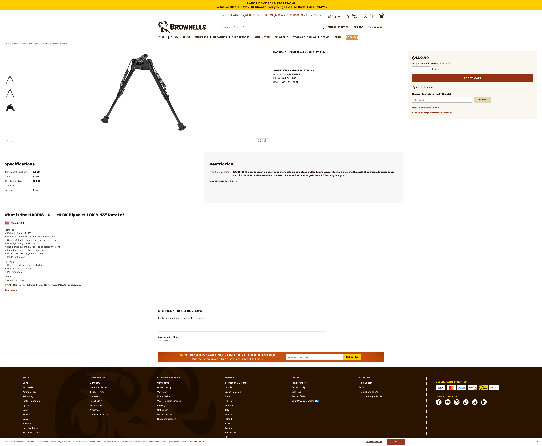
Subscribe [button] (352, 357)
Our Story (95, 382)
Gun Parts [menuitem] (201, 37)
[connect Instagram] (457, 402)
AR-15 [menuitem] (186, 37)
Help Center (365, 382)
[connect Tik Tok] (466, 402)
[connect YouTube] (448, 402)
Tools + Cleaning (31, 401)
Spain (228, 423)
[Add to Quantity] (427, 69)
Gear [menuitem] (337, 37)
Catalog (161, 405)
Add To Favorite (424, 87)
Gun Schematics (31, 432)
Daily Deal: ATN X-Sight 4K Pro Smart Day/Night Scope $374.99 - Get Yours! (271, 15)
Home (8, 43)
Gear (16, 43)
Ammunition (29, 392)
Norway (229, 414)
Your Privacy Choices (303, 401)
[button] (369, 16)
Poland (228, 419)
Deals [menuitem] (352, 37)
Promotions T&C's (368, 392)
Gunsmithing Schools (370, 396)
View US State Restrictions (223, 181)
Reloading (28, 396)
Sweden (229, 428)
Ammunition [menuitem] (262, 37)
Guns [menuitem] (174, 37)
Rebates (27, 423)
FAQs (361, 387)
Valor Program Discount (169, 401)
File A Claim (163, 396)
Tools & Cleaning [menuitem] (304, 37)
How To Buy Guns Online (425, 107)
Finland (229, 396)
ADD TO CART (472, 78)
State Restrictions (166, 419)
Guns (25, 382)
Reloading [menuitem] (282, 37)
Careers (94, 396)
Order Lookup (164, 387)
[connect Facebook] (439, 402)
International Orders (235, 382)
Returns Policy (165, 414)
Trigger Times (97, 392)
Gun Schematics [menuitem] (338, 27)
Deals (26, 419)
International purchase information (432, 112)
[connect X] (475, 402)
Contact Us (163, 382)
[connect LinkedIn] (484, 402)
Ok (396, 442)
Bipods (46, 43)
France (228, 401)
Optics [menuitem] (325, 37)
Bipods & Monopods (31, 43)
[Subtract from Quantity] (415, 69)
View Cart (162, 392)
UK (226, 437)
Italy (227, 410)
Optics (26, 405)
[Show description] (12, 290)
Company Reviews (100, 387)
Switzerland (231, 432)
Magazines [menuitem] (220, 37)
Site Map (296, 392)
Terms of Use (298, 396)
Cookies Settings (374, 442)
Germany (229, 405)
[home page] (182, 27)
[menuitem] (163, 37)
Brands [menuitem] (358, 27)
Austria (228, 387)
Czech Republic (233, 392)
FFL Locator (96, 405)
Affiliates (95, 410)
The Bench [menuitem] (375, 27)
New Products (30, 428)
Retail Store (96, 401)
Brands (26, 414)
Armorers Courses (99, 414)
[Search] (322, 27)
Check (482, 100)
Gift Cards (162, 410)
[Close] (537, 441)
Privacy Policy (299, 382)
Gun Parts (28, 387)
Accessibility (298, 387)
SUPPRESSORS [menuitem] (241, 37)
